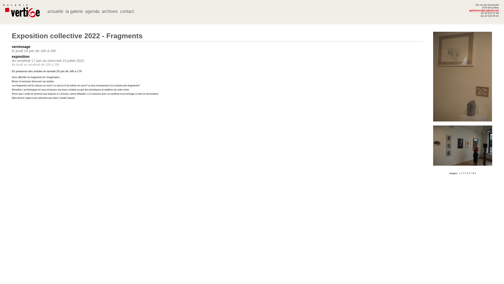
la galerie (74, 11)
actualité (55, 11)
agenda (92, 11)
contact (127, 11)
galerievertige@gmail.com (484, 10)
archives (110, 11)
